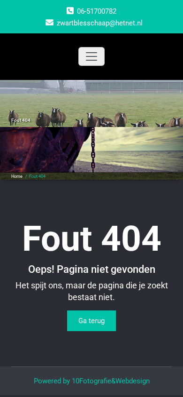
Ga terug (91, 321)
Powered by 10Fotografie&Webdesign (92, 381)
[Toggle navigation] (91, 56)
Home (17, 176)
